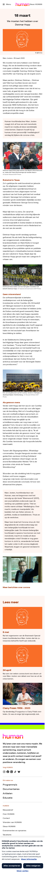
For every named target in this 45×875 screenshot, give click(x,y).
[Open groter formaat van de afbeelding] (22, 155)
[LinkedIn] (11, 771)
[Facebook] (7, 771)
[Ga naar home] (22, 4)
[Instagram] (4, 771)
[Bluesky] (19, 771)
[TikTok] (15, 771)
